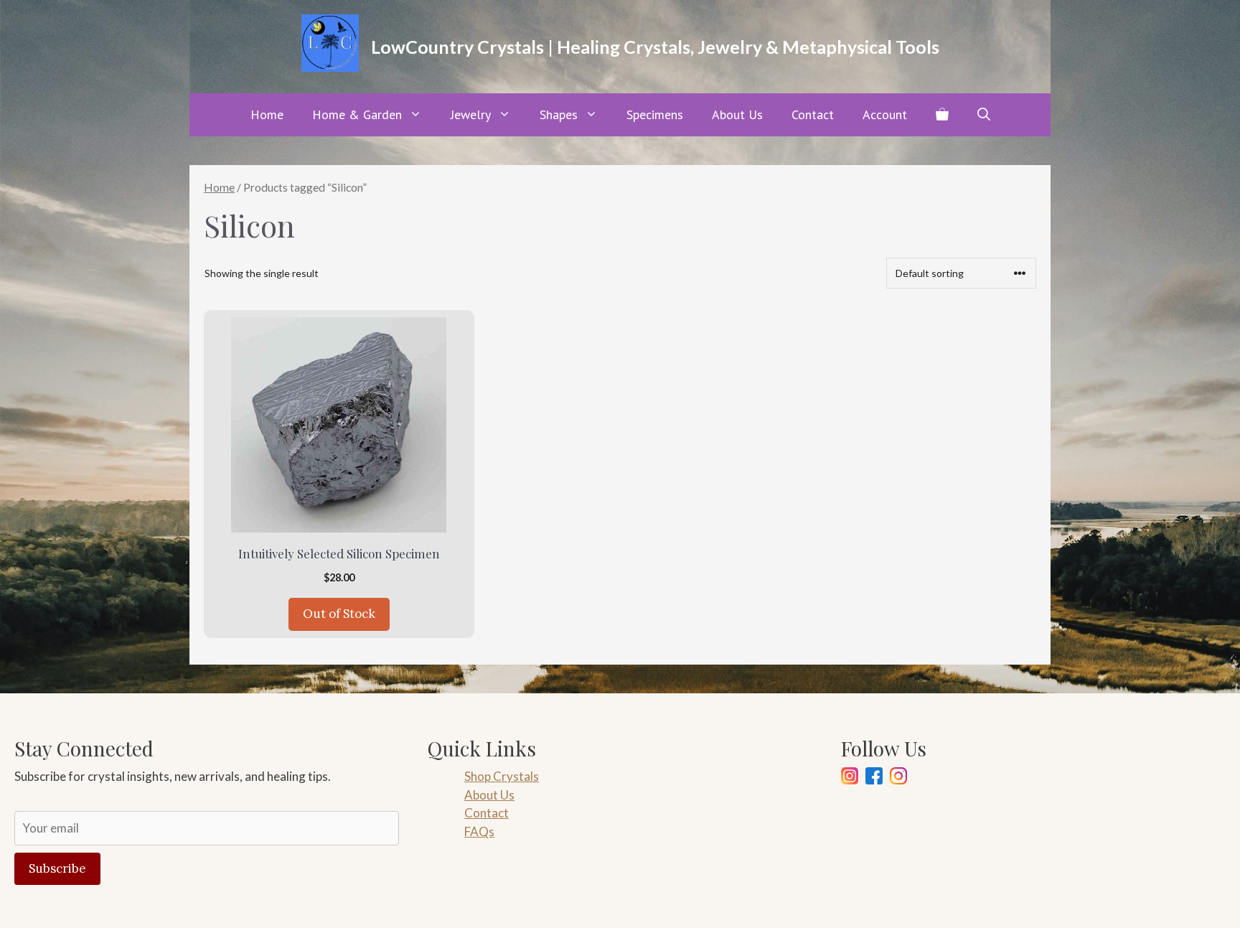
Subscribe (57, 868)
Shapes (559, 114)
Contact (813, 114)
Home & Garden (357, 114)
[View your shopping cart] (942, 114)
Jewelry (471, 114)
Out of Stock (339, 614)
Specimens (654, 114)
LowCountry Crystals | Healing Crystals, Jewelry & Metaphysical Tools (655, 46)
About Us (737, 114)
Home (266, 114)
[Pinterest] (898, 778)
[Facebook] (874, 778)
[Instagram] (849, 778)
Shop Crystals (501, 776)
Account (885, 114)
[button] (984, 114)
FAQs (479, 831)
